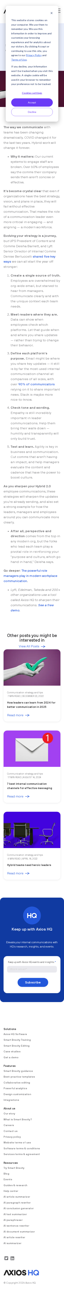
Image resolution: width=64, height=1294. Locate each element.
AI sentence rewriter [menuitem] (16, 1226)
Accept (32, 102)
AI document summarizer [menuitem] (19, 1231)
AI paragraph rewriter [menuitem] (17, 1203)
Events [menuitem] (8, 1179)
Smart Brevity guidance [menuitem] (18, 1071)
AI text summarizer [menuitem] (15, 1214)
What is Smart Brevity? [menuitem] (18, 1119)
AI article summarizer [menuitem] (17, 1197)
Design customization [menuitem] (17, 1094)
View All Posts (29, 646)
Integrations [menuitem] (11, 1100)
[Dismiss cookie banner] (51, 13)
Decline (32, 111)
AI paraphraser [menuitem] (13, 1220)
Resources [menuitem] (11, 1163)
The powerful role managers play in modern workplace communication (30, 576)
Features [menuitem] (10, 1066)
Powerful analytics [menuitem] (15, 1088)
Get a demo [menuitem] (11, 1057)
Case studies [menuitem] (12, 1051)
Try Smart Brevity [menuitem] (14, 1168)
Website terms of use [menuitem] (17, 1142)
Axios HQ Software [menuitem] (15, 1034)
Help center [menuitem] (11, 1191)
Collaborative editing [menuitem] (17, 1082)
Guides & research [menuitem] (15, 1185)
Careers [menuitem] (9, 1125)
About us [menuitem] (9, 1108)
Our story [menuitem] (9, 1113)
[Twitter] (6, 1258)
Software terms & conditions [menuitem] (22, 1148)
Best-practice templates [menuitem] (19, 1077)
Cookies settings (32, 92)
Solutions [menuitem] (10, 1029)
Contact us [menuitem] (10, 1131)
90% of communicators (36, 384)
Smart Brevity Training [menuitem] (17, 1040)
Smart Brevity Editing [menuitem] (17, 1046)
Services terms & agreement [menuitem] (22, 1154)
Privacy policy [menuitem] (12, 1137)
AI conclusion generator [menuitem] (19, 1208)
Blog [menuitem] (6, 1174)
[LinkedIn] (12, 1258)
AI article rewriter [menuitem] (14, 1237)
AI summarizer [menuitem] (13, 1243)
